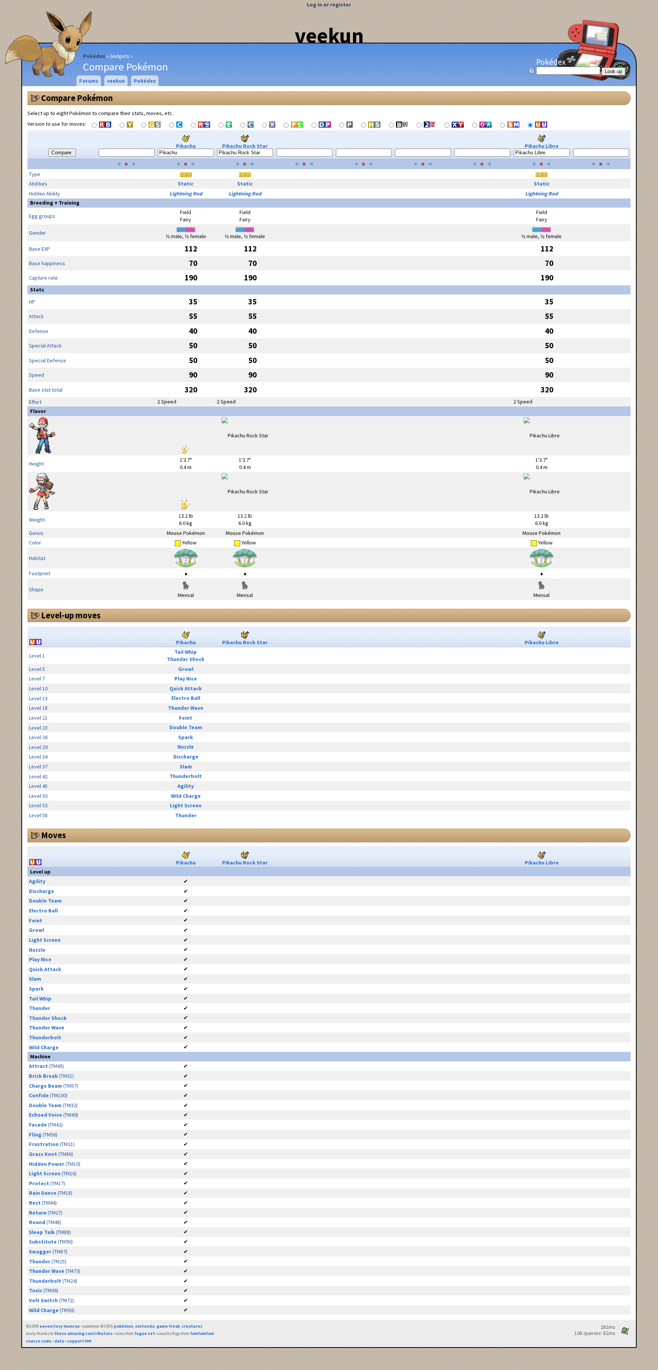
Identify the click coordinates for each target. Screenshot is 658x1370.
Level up (40, 871)
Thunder (185, 815)
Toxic (35, 1290)
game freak (168, 1326)
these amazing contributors (83, 1333)
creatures (192, 1326)
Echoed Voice (45, 1114)
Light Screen (185, 805)
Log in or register (329, 4)
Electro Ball (185, 698)
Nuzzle (185, 746)
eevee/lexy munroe (60, 1326)
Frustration (44, 1144)
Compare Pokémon (77, 98)
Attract (38, 1066)
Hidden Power (46, 1163)
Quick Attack (185, 688)
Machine (40, 1056)
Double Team (185, 727)
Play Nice (185, 678)
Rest (35, 1202)
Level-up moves (71, 615)
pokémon (123, 1326)
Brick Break (43, 1075)
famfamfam (202, 1333)
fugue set (144, 1333)
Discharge (185, 756)
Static (185, 183)
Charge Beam (45, 1085)
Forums (88, 80)
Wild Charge (186, 795)
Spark (185, 737)
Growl (185, 669)
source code (38, 1341)
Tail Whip (185, 651)
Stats (37, 289)
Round (37, 1222)
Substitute (43, 1241)
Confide (39, 1095)
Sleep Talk (42, 1232)
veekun (329, 35)
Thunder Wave (185, 707)
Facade (38, 1124)
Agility (185, 786)
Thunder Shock (185, 659)
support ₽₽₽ (79, 1341)
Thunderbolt (185, 776)
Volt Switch (43, 1300)
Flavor (38, 411)
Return (37, 1212)
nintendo (145, 1326)
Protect (39, 1183)
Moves (53, 835)
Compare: (62, 152)
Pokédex (94, 56)
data (59, 1341)
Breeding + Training (55, 202)
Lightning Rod (185, 193)
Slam (186, 766)
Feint (185, 717)
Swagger (40, 1251)
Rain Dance (42, 1192)
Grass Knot (43, 1154)
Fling (35, 1134)
